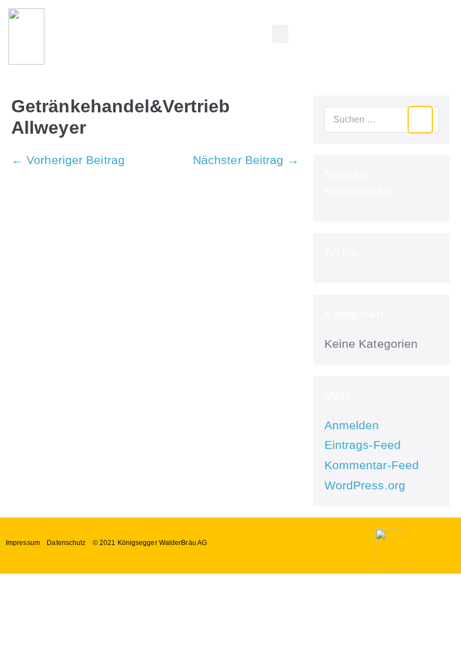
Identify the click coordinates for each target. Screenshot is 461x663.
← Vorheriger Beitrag (68, 159)
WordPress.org (364, 485)
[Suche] (420, 120)
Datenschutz (66, 543)
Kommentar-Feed (371, 464)
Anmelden (351, 425)
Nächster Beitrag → (246, 159)
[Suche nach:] (381, 118)
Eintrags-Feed (362, 444)
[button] (280, 34)
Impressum (23, 543)
